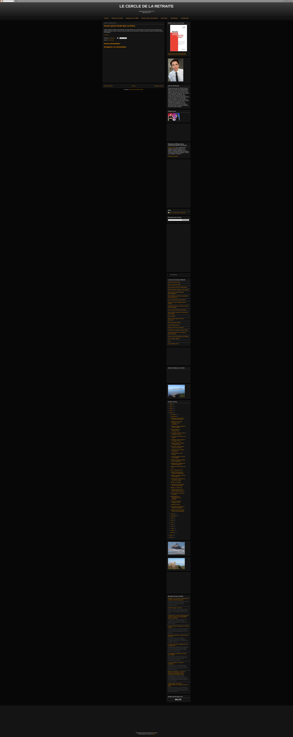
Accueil (106, 18)
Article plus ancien (158, 85)
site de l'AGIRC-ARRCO (174, 338)
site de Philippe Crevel (173, 343)
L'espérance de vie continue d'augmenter (177, 450)
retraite (112, 40)
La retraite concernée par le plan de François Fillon (177, 485)
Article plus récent (108, 85)
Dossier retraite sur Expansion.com (175, 430)
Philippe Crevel (172, 147)
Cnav (169, 341)
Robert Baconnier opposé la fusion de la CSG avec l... (177, 419)
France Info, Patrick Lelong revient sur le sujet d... (177, 447)
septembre (173, 515)
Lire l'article (106, 34)
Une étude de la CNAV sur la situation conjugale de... (177, 507)
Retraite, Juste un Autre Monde (150, 18)
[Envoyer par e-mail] (120, 38)
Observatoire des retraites (174, 322)
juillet (172, 520)
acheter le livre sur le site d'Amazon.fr (177, 54)
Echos (109, 40)
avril (172, 526)
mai (172, 524)
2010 (171, 535)
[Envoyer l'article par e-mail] (118, 38)
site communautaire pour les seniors (177, 299)
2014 (171, 406)
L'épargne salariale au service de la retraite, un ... (178, 476)
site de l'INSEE (171, 316)
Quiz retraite (164, 18)
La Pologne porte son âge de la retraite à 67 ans (178, 440)
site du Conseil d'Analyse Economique (177, 309)
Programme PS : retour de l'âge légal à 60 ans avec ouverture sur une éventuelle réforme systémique (178, 617)
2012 (171, 410)
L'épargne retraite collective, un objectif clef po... (177, 443)
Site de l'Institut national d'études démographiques (176, 293)
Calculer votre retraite (117, 18)
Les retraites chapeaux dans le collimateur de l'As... (178, 433)
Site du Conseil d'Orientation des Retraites (178, 336)
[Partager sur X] (123, 38)
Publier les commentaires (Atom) (136, 89)
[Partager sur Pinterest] (126, 38)
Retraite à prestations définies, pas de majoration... (178, 460)
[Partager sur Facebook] (124, 38)
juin (172, 522)
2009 (171, 537)
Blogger (153, 734)
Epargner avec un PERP (132, 18)
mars (172, 528)
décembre (173, 414)
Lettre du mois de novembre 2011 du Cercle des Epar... (178, 510)
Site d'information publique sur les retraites (178, 289)
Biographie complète (173, 156)
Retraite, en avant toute (176, 487)
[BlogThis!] (121, 38)
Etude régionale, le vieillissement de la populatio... (176, 498)
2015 (171, 404)
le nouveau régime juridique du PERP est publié (178, 427)
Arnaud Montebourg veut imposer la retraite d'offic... (178, 472)
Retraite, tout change (176, 482)
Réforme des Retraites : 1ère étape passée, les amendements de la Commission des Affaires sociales (176, 673)
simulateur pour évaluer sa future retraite (178, 330)
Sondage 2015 (184, 18)
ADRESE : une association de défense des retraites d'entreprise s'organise (178, 599)
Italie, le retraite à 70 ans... (177, 470)
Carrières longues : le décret (175, 607)
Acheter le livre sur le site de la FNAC (177, 53)
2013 (171, 408)
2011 (171, 412)
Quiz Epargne (174, 18)
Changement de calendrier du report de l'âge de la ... (178, 464)
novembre (173, 416)
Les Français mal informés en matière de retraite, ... (178, 479)
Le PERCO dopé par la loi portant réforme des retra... (178, 490)
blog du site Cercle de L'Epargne (176, 327)
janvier (173, 532)
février (172, 530)
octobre (173, 513)
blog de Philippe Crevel (173, 325)
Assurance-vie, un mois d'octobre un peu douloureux (176, 423)
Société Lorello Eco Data (174, 282)
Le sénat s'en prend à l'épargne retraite (176, 501)
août (172, 518)
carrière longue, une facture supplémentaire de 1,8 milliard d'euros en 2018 (178, 685)
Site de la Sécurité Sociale (174, 284)
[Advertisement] (175, 132)
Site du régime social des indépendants (177, 287)
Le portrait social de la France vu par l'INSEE (178, 457)
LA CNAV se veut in (175, 504)
